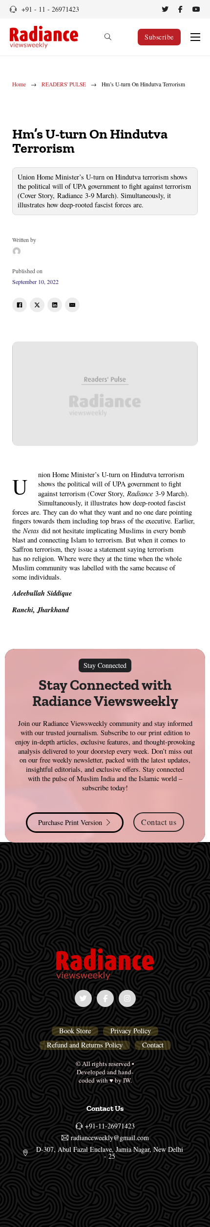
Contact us (158, 822)
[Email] (72, 305)
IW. (127, 1080)
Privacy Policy (130, 1030)
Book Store (75, 1030)
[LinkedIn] (54, 305)
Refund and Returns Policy (85, 1045)
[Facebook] (19, 305)
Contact (153, 1045)
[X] (37, 305)
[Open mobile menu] (195, 37)
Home (19, 84)
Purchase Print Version (70, 822)
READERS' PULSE (64, 84)
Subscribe (159, 36)
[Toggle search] (108, 37)
